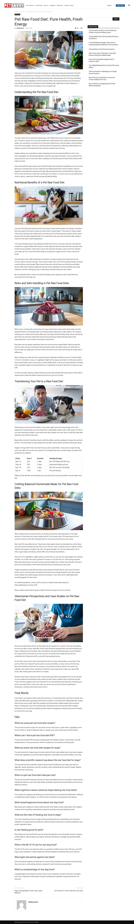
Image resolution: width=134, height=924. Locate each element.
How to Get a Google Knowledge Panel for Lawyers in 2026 (101, 60)
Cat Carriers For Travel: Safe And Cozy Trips (68, 891)
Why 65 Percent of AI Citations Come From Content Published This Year (102, 78)
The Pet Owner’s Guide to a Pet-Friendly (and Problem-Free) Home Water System (102, 31)
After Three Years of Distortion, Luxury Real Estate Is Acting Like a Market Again (102, 54)
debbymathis (20, 28)
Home (16, 11)
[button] (129, 5)
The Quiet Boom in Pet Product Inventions (102, 49)
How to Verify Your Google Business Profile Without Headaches (102, 84)
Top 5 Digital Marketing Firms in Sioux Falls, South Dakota (104, 66)
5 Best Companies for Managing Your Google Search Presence (103, 72)
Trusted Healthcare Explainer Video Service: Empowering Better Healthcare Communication (103, 43)
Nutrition (22, 11)
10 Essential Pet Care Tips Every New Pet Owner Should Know (104, 37)
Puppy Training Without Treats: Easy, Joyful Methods (28, 892)
